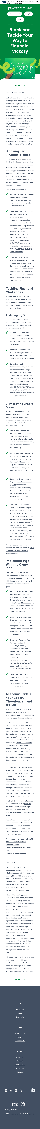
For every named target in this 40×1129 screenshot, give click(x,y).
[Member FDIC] (15, 1104)
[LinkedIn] (16, 1090)
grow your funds (27, 793)
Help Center (20, 1017)
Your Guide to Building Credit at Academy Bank (20, 551)
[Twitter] (21, 1090)
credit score (17, 411)
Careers (20, 1061)
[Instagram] (11, 1090)
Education (20, 1010)
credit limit (27, 519)
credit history (15, 447)
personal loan (15, 372)
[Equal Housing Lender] (23, 1104)
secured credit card (24, 513)
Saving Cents (19, 773)
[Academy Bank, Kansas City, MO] (20, 8)
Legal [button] (20, 1027)
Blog (20, 1013)
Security (20, 1037)
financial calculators (18, 260)
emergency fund (19, 214)
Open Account (13, 14)
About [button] (20, 1051)
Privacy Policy (20, 1033)
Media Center (20, 1065)
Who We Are (20, 1057)
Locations (20, 1068)
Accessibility (20, 1041)
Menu (20, 20)
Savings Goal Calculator (21, 608)
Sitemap (20, 1072)
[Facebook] (6, 1090)
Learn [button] (20, 1003)
